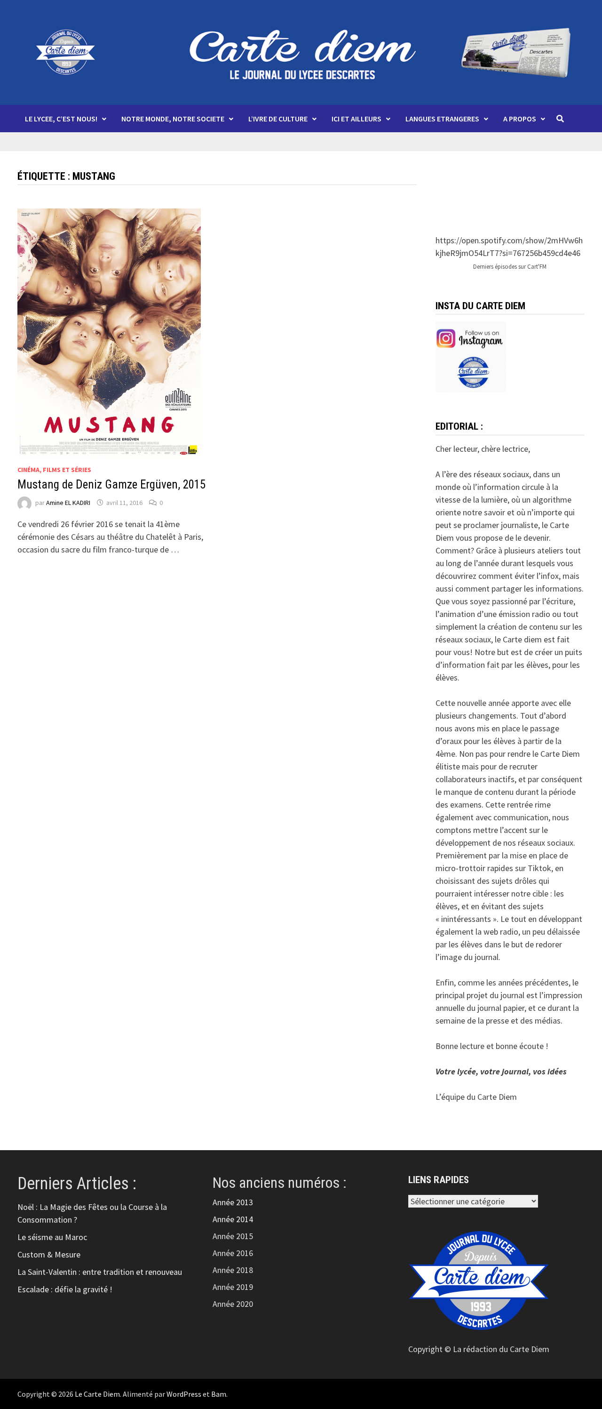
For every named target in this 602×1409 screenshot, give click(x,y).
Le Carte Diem (97, 1394)
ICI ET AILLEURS (356, 118)
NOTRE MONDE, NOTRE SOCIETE (172, 118)
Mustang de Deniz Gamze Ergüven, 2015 (111, 484)
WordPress (183, 1394)
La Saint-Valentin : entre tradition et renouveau (99, 1271)
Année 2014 (233, 1219)
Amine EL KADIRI (68, 502)
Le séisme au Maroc (52, 1237)
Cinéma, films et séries (54, 469)
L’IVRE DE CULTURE (278, 118)
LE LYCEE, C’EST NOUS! (61, 118)
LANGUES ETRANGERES (442, 118)
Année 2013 (233, 1202)
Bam (218, 1394)
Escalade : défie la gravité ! (64, 1289)
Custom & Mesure (48, 1254)
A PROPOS (519, 118)
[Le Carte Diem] (301, 51)
